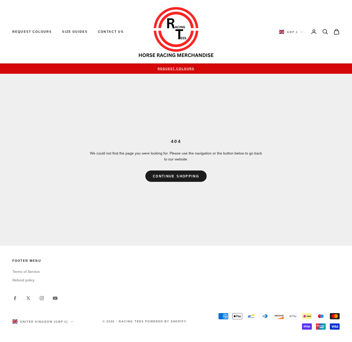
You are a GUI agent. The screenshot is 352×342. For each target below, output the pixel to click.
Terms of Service (26, 272)
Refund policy (23, 280)
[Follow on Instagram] (41, 298)
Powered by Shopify (166, 321)
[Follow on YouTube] (55, 298)
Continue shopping (176, 176)
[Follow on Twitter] (28, 298)
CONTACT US (111, 32)
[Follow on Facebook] (15, 298)
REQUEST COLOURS (32, 32)
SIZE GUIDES (75, 32)
